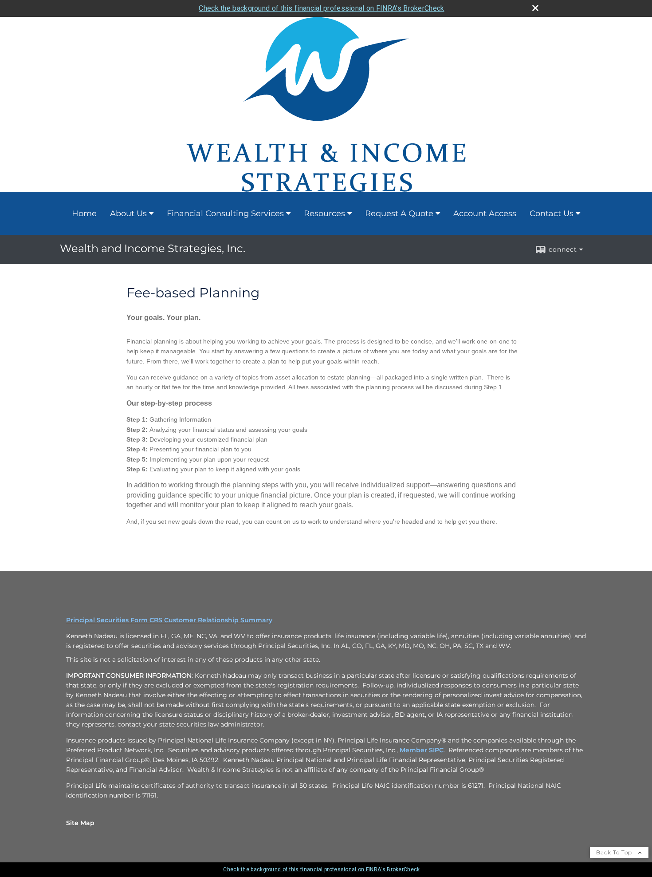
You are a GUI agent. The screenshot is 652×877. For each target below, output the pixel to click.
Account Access (484, 213)
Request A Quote (399, 213)
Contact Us (551, 213)
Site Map (80, 823)
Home (84, 213)
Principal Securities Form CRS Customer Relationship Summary (169, 620)
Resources (324, 213)
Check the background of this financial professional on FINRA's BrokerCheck (321, 8)
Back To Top (615, 852)
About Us (128, 213)
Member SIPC (422, 750)
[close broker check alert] (535, 8)
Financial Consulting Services (225, 213)
